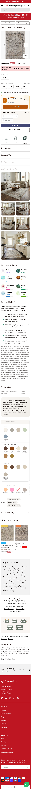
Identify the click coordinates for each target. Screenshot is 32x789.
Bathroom (4, 639)
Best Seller (8, 23)
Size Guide (27, 83)
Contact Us (4, 735)
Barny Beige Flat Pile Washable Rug (7, 546)
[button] (28, 5)
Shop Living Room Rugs (8, 659)
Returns (3, 745)
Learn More (26, 112)
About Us (4, 707)
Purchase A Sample (15, 129)
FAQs (2, 738)
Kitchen (26, 636)
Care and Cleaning (6, 749)
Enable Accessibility (7, 752)
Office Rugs (21, 603)
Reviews (3, 710)
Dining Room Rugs (10, 603)
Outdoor (10, 639)
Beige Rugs (20, 606)
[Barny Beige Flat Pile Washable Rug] (7, 533)
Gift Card (4, 727)
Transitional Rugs (9, 609)
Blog (2, 717)
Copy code (26, 68)
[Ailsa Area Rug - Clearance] (21, 533)
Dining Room (13, 636)
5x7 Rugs (15, 601)
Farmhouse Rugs (22, 23)
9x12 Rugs (22, 601)
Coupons (3, 724)
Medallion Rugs (20, 609)
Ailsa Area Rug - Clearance (20, 544)
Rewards (3, 720)
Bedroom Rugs (10, 606)
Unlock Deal (15, 107)
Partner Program (6, 713)
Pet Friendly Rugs (15, 611)
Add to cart (15, 125)
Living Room (4, 636)
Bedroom (20, 636)
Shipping (3, 742)
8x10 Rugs (7, 601)
